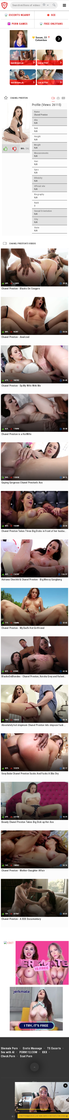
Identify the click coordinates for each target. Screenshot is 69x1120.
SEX (53, 15)
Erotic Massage (32, 1048)
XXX (44, 1052)
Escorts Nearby (18, 15)
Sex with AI (7, 1052)
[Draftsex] (5, 5)
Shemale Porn (9, 1048)
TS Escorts (54, 1048)
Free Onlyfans (52, 23)
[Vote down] (14, 148)
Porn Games (19, 23)
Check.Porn (8, 1056)
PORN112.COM (28, 1052)
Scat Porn (26, 1056)
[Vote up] (5, 148)
